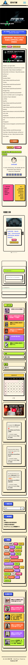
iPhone (18, 553)
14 (16, 386)
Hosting (7, 553)
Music (8, 151)
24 (5, 391)
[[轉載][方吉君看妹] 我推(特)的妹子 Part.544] (6, 344)
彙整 (6, 364)
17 (5, 389)
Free (12, 550)
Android (7, 557)
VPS (16, 543)
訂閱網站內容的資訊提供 (10, 522)
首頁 (5, 31)
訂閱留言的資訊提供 (9, 524)
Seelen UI (7, 573)
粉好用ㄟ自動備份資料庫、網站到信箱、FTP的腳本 (16, 316)
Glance (6, 550)
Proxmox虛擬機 (8, 543)
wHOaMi (9, 46)
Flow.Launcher (8, 567)
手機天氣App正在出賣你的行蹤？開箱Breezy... (16, 330)
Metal (3, 151)
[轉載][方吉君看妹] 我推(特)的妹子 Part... (16, 323)
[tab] (11, 252)
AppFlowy (7, 580)
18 (8, 389)
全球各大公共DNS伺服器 (16, 309)
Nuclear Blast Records (16, 151)
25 (8, 391)
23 (22, 389)
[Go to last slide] (5, 233)
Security (19, 547)
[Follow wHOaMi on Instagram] (13, 174)
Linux (17, 577)
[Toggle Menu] (24, 2)
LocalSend (18, 550)
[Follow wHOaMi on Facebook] (7, 174)
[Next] (22, 233)
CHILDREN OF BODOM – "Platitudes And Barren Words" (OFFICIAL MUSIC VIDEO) (20, 192)
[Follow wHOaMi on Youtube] (15, 174)
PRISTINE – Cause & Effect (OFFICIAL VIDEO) (7, 190)
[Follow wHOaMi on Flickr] (18, 174)
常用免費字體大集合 (15, 336)
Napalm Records (9, 563)
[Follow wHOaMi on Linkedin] (21, 174)
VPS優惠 (19, 573)
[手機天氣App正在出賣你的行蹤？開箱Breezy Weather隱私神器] (6, 331)
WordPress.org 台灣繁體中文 (12, 526)
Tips (22, 567)
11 (8, 386)
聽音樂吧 (8, 31)
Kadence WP (14, 661)
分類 (6, 353)
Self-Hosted (14, 557)
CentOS (16, 567)
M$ (5, 577)
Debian (21, 543)
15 (19, 386)
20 (14, 389)
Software (11, 577)
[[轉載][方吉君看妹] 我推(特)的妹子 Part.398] (6, 324)
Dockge (17, 570)
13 (14, 386)
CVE (13, 573)
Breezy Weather (9, 570)
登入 (5, 520)
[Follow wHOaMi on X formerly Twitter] (10, 174)
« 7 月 (13, 398)
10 (5, 386)
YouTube (4, 154)
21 (16, 389)
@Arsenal (17, 425)
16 (22, 386)
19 (11, 389)
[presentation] (14, 223)
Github (17, 563)
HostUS (7, 560)
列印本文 (11, 147)
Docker (12, 547)
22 (19, 389)
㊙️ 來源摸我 (14, 141)
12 (11, 386)
